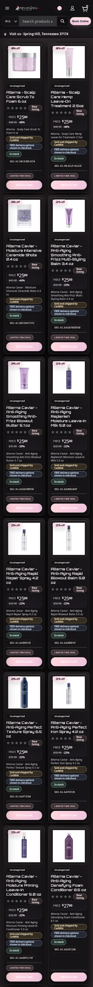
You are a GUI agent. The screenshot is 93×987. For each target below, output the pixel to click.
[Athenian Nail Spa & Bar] (32, 8)
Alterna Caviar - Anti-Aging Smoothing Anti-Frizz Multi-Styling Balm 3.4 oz (68, 255)
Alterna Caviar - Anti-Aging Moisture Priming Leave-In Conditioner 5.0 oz (23, 885)
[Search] (62, 21)
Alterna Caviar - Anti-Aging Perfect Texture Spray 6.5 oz (24, 729)
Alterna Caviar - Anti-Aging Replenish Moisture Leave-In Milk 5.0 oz (68, 416)
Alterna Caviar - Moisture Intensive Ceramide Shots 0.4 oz (24, 253)
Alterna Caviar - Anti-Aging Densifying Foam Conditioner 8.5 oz (68, 883)
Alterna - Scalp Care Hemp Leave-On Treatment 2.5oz (67, 99)
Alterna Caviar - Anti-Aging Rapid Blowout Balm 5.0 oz (68, 576)
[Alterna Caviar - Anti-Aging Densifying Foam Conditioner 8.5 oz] (68, 846)
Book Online (80, 21)
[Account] (72, 8)
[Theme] (59, 8)
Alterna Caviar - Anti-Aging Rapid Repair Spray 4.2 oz (22, 576)
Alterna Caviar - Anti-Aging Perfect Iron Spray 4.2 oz (69, 727)
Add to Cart (24, 185)
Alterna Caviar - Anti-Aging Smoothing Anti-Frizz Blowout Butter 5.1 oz (21, 416)
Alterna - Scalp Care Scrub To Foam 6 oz (20, 96)
